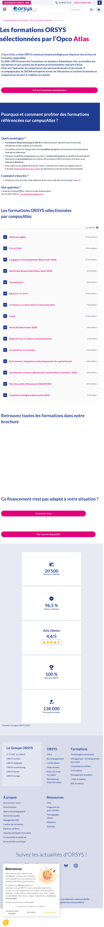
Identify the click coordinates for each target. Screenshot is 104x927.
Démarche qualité (11, 815)
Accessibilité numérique (14, 841)
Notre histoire (9, 807)
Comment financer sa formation (15, 20)
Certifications (53, 763)
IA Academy (76, 770)
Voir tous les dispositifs (48, 534)
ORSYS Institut (13, 758)
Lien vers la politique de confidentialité (19, 902)
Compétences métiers (81, 766)
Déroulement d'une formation (54, 781)
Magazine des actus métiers (53, 809)
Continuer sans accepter (12, 912)
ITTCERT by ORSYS (15, 754)
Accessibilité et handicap (14, 837)
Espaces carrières (11, 828)
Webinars (51, 822)
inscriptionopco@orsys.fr (32, 194)
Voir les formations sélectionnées (49, 90)
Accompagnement (55, 758)
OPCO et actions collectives (41, 20)
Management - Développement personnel (85, 760)
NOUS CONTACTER (82, 3)
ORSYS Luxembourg (15, 767)
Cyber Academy (78, 779)
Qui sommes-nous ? (12, 802)
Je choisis (31, 912)
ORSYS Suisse (12, 771)
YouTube (51, 826)
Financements (53, 767)
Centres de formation (13, 824)
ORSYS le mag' (13, 776)
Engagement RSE (11, 820)
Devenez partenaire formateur (17, 833)
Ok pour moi (50, 912)
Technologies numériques (82, 754)
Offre (49, 754)
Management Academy (81, 774)
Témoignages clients (53, 816)
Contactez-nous (43, 513)
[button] (5, 922)
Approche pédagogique (14, 811)
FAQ (49, 802)
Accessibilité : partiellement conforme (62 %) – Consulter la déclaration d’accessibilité (69, 900)
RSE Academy (77, 783)
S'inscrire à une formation (53, 773)
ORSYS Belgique (14, 763)
